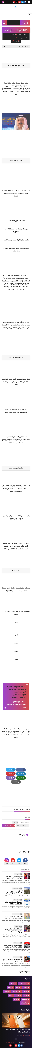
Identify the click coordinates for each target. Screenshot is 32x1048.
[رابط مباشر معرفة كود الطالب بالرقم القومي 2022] (27, 902)
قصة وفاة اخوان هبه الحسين (16, 220)
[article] (16, 792)
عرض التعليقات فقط (21, 826)
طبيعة (6, 991)
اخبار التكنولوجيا (23, 984)
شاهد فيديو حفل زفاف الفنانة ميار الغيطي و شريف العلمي (16, 249)
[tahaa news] (16, 7)
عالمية (14, 38)
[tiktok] (16, 2)
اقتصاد (12, 984)
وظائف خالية (24, 1003)
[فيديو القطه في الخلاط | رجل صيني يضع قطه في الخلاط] (27, 876)
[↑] (16, 1039)
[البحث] (3, 2)
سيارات (25, 991)
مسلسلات (24, 999)
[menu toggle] (29, 2)
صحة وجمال (16, 991)
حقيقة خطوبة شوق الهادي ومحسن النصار (16, 240)
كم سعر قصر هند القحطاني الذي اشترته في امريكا (12, 960)
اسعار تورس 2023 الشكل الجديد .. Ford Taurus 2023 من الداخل (12, 946)
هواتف (16, 999)
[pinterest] (14, 2)
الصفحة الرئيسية (23, 38)
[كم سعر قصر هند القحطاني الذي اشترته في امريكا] (27, 959)
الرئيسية (24, 23)
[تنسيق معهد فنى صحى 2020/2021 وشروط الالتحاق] (27, 890)
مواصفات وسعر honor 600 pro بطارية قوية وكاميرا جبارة (17, 1030)
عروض (17, 995)
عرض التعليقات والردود (8, 826)
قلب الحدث (27, 1035)
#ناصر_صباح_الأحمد (15, 689)
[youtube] (19, 2)
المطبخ (25, 987)
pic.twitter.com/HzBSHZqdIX (17, 697)
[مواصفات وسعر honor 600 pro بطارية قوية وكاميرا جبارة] (16, 1020)
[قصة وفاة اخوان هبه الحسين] (27, 916)
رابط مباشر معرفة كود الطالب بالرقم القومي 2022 (13, 903)
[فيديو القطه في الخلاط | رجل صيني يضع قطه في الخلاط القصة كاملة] (27, 928)
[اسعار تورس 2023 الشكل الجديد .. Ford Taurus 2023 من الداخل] (27, 945)
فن (10, 995)
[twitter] (22, 2)
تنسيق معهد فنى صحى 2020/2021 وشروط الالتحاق (14, 891)
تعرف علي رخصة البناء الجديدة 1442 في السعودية (16, 230)
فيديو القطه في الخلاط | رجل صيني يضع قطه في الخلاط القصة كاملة (12, 931)
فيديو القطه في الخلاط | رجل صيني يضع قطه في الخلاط (13, 877)
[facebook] (25, 2)
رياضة (9, 987)
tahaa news (9, 1042)
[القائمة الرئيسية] (4, 22)
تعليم (17, 987)
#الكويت (16, 692)
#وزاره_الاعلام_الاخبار (20, 694)
